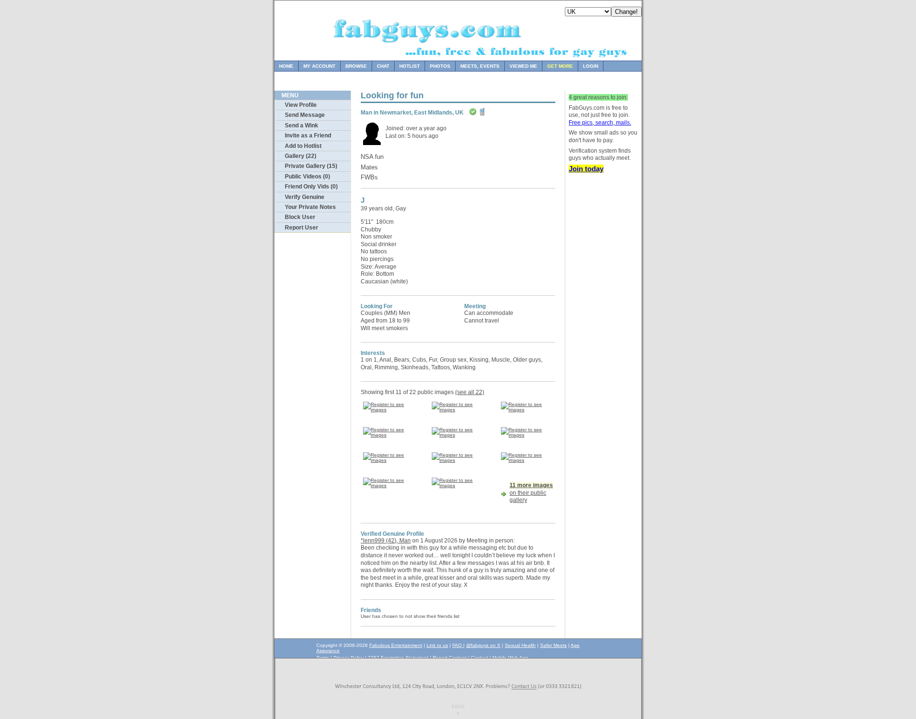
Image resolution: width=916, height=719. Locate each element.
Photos (440, 66)
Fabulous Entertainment (395, 645)
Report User (301, 227)
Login (590, 66)
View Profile (301, 105)
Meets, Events (480, 66)
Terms (322, 657)
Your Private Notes (310, 207)
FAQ (457, 645)
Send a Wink (301, 125)
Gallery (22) (300, 156)
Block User (300, 217)
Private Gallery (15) (311, 166)
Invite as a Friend (308, 135)
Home (286, 66)
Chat (383, 66)
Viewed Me (523, 66)
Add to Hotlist (303, 146)
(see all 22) (469, 392)
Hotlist (409, 66)
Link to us (437, 645)
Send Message (305, 115)
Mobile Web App (510, 657)
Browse (356, 66)
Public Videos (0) (307, 176)
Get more (560, 66)
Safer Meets (553, 645)
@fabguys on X (483, 645)
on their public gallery (531, 492)
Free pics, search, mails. (600, 122)
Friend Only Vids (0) (311, 186)
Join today (586, 169)
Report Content (450, 657)
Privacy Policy (348, 657)
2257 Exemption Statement (398, 657)
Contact (479, 657)
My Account (319, 66)
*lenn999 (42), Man (386, 540)
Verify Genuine (304, 197)
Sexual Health (520, 645)
